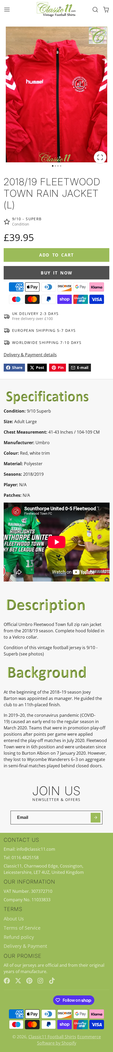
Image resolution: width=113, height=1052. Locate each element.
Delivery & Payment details (30, 355)
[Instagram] (41, 981)
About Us (14, 918)
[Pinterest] (29, 981)
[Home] (56, 9)
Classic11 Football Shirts (52, 1037)
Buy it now (56, 273)
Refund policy (19, 937)
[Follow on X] (18, 981)
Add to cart (56, 255)
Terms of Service (22, 928)
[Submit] (95, 818)
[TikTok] (52, 981)
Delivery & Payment (25, 946)
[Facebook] (7, 981)
